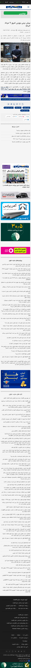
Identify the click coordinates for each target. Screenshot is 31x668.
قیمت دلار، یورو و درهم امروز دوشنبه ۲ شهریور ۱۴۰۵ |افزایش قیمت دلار (16, 576)
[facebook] (20, 104)
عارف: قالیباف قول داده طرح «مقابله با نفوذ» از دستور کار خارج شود (16, 357)
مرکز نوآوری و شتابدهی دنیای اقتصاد (19, 620)
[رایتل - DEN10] (15, 250)
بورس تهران (26, 108)
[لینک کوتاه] (22, 104)
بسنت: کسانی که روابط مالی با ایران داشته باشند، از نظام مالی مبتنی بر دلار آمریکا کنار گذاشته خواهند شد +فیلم (16, 460)
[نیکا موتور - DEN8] (15, 195)
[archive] (6, 651)
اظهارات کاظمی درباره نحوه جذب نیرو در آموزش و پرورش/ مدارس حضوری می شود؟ (17, 301)
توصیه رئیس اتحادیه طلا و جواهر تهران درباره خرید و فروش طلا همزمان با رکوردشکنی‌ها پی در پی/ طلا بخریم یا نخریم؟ (15, 347)
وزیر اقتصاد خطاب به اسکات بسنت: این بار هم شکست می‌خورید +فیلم (15, 401)
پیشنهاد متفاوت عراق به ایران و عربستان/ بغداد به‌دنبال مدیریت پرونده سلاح (16, 296)
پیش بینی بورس (8, 108)
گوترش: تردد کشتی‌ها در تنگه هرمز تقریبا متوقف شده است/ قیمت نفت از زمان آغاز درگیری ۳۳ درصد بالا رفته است (16, 530)
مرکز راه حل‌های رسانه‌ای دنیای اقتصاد (19, 626)
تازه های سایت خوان (15, 394)
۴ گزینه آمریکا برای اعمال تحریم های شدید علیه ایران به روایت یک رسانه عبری (15, 319)
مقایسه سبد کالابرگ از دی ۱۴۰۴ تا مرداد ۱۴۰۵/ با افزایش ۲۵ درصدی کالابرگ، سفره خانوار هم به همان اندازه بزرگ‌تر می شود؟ (15, 310)
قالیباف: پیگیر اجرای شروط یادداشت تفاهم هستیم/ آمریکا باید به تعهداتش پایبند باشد (16, 495)
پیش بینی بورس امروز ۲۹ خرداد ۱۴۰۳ (21, 139)
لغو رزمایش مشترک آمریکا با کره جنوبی (21, 553)
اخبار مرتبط (15, 127)
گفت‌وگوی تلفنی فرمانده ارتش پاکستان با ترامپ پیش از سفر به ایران (16, 292)
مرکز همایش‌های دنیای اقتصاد (21, 617)
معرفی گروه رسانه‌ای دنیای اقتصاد (20, 603)
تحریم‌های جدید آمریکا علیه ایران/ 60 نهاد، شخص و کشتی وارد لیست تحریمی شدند (16, 415)
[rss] (15, 651)
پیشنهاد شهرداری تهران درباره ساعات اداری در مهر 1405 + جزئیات (15, 499)
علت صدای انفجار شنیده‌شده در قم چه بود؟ (20, 456)
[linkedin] (14, 104)
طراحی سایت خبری (24, 660)
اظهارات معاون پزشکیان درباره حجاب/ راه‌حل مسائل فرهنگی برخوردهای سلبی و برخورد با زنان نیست (17, 546)
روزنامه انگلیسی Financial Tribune (20, 628)
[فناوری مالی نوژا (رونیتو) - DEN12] (15, 379)
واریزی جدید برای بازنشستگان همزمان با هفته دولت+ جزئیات (16, 326)
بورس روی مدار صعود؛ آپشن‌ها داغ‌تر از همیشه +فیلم (18, 507)
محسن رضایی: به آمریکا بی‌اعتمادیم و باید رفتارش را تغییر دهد (16, 438)
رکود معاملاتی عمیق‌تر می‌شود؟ (23, 130)
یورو (22, 2)
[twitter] (17, 104)
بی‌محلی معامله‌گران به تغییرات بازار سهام (21, 136)
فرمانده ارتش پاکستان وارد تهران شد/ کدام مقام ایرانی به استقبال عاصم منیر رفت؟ (15, 283)
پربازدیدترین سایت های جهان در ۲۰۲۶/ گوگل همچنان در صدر (16, 514)
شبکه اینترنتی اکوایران (11, 605)
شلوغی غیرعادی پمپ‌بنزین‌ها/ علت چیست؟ (20, 351)
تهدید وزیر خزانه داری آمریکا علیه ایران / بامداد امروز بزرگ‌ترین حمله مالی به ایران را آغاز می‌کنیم (16, 265)
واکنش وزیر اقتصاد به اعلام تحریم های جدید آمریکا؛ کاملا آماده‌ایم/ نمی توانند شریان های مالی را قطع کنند (17, 434)
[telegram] (11, 104)
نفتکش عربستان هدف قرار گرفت (23, 565)
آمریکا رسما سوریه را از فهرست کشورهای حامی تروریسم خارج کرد (16, 419)
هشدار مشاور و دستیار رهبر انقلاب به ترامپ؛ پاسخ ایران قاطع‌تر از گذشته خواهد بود (15, 510)
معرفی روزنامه (24, 644)
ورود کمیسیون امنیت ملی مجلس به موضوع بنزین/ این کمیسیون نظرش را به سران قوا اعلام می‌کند (17, 561)
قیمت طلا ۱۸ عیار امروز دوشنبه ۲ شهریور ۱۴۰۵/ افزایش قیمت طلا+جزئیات (16, 591)
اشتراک (12, 635)
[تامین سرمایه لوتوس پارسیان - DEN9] (15, 232)
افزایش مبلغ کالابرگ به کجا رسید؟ (22, 354)
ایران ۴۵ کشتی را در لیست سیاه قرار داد (21, 340)
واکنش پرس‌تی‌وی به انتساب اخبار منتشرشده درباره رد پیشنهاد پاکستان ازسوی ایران (16, 427)
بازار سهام (18, 108)
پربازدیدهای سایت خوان (15, 260)
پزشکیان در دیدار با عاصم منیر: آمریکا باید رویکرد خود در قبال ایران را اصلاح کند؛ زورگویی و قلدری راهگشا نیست (16, 406)
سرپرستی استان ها (23, 638)
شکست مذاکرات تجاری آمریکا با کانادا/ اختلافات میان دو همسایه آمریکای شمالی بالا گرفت (16, 518)
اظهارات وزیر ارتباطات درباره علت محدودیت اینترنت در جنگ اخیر (16, 492)
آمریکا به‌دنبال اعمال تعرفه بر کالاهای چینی (21, 431)
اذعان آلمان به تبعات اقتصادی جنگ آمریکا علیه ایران (18, 485)
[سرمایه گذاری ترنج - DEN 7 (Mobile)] (15, 14)
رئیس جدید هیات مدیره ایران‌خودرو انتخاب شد (19, 550)
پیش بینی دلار (24, 110)
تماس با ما (25, 635)
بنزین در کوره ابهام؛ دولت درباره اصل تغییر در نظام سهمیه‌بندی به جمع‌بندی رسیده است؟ (16, 464)
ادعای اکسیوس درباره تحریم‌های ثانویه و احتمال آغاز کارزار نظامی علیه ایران (16, 410)
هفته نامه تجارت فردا (23, 608)
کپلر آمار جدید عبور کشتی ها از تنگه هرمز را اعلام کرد (18, 338)
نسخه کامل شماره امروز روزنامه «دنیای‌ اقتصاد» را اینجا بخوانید (16, 186)
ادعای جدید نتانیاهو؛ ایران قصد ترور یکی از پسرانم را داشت (17, 482)
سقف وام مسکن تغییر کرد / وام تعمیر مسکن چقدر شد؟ (17, 323)
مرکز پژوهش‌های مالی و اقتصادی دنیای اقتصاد (17, 623)
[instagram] (24, 651)
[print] (8, 104)
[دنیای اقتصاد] (14, 7)
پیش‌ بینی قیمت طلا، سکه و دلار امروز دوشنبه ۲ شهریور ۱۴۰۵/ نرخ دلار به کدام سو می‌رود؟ (16, 269)
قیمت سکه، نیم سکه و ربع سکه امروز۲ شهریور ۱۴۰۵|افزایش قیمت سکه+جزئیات (16, 580)
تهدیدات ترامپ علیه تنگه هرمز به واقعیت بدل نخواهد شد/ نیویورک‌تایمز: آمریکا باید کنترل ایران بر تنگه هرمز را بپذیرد (17, 488)
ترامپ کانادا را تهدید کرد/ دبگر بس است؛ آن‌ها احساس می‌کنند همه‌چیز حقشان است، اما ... (16, 334)
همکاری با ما (14, 638)
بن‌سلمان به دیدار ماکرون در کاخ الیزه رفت (20, 447)
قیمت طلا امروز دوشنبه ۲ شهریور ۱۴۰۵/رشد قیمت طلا (18, 584)
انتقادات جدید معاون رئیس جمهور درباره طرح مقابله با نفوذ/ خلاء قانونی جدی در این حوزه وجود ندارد (16, 534)
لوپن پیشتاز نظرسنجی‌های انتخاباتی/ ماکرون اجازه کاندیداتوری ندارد (16, 556)
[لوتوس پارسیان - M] (15, 665)
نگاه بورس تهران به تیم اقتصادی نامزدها (21, 142)
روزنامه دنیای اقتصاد (23, 605)
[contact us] (9, 651)
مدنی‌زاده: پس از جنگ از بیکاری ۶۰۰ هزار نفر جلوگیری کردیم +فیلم (16, 422)
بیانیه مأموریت (15, 644)
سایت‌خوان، (23, 99)
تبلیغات (18, 635)
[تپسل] (1, 94)
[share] (12, 651)
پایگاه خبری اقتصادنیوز (10, 608)
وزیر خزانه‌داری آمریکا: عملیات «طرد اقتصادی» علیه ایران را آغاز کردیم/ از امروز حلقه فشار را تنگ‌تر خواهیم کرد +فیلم (16, 473)
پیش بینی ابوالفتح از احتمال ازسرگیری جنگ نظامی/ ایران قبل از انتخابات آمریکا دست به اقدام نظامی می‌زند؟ (16, 305)
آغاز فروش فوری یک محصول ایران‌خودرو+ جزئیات (19, 572)
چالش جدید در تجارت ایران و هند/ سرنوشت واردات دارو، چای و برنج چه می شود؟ (15, 525)
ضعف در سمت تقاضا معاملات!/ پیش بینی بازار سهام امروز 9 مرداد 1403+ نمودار (15, 89)
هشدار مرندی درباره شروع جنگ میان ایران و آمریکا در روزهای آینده (16, 287)
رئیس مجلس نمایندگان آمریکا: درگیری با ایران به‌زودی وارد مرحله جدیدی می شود (15, 329)
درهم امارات (6, 2)
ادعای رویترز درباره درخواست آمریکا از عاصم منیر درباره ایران (16, 522)
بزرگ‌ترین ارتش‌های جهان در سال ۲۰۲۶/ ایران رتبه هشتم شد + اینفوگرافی (16, 278)
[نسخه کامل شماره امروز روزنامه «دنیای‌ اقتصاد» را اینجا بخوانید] (15, 173)
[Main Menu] (28, 6)
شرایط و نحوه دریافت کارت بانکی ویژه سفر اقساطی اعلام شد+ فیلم (16, 314)
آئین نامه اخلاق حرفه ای (22, 647)
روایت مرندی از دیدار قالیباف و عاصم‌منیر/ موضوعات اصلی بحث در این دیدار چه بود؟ (16, 478)
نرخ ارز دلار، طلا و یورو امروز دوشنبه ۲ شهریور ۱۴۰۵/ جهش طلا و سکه (15, 568)
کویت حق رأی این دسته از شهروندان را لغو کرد (19, 343)
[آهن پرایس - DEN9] (15, 211)
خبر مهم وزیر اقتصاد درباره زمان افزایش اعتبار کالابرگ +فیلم (17, 398)
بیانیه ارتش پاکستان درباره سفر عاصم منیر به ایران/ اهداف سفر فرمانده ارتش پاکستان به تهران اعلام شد (16, 274)
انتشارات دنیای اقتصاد (23, 615)
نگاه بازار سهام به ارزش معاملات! (23, 133)
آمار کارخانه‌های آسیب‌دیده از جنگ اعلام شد (20, 543)
